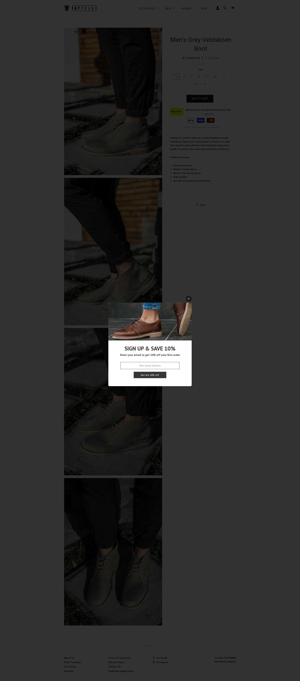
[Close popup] (189, 299)
